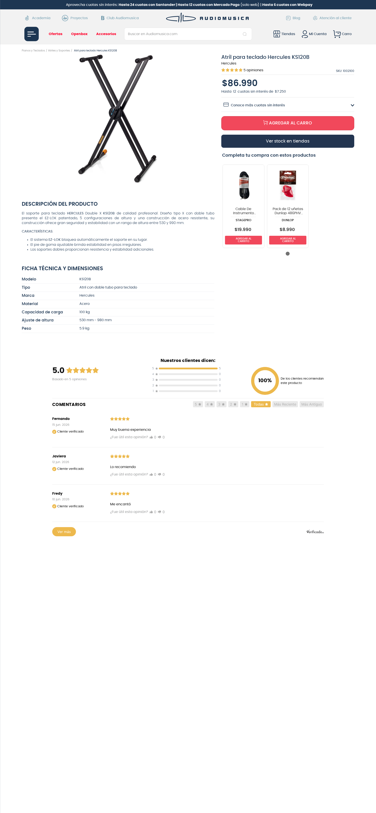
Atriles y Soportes (59, 50)
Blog (296, 18)
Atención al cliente (335, 18)
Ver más (64, 532)
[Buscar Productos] (245, 34)
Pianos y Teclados (33, 50)
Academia (41, 18)
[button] (118, 120)
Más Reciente (285, 404)
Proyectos (79, 18)
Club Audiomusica (123, 18)
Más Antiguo (311, 404)
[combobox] (188, 34)
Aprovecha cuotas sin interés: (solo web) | (189, 5)
